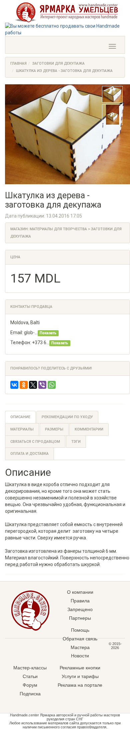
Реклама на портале (80, 685)
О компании (80, 592)
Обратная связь (80, 638)
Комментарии (89, 429)
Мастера (80, 647)
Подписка (30, 693)
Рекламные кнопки (80, 667)
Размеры (54, 429)
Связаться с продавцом (35, 441)
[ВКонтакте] (14, 385)
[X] (33, 385)
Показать (48, 333)
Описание (20, 417)
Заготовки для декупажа (58, 63)
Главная (18, 63)
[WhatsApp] (52, 385)
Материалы (22, 429)
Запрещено (80, 609)
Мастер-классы (30, 667)
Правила (80, 600)
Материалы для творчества (58, 229)
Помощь (80, 630)
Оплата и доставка (29, 453)
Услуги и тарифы (80, 676)
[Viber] (42, 385)
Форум (30, 685)
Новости (80, 655)
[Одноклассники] (24, 385)
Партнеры (80, 618)
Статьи (30, 676)
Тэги (76, 441)
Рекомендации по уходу (67, 417)
